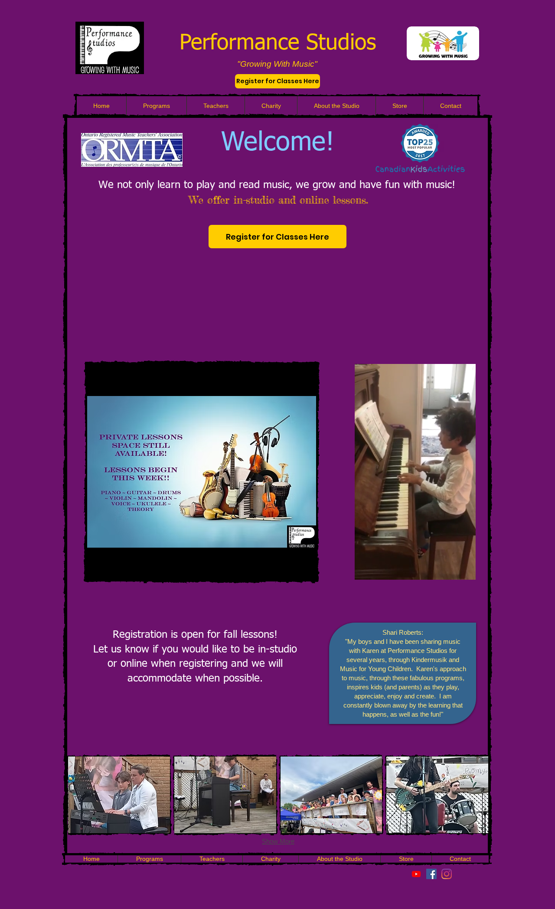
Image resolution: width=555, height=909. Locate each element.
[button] (465, 571)
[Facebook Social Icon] (431, 874)
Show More (278, 841)
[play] (257, 564)
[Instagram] (446, 874)
